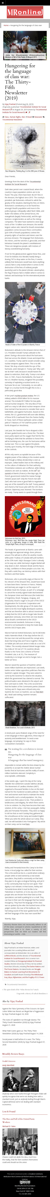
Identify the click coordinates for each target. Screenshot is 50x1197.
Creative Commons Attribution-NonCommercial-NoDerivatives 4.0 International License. (25, 1176)
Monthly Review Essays (13, 1053)
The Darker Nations (34, 966)
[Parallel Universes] (20, 1079)
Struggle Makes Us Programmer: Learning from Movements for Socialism (22, 972)
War (23, 117)
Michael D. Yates (9, 1126)
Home (6, 25)
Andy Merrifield (8, 1065)
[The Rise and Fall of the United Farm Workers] (20, 1141)
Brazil (29, 117)
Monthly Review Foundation (25, 1186)
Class (7, 117)
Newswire (38, 117)
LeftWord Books (10, 956)
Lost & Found (8, 1111)
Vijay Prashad (10, 104)
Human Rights (15, 117)
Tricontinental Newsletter (12, 119)
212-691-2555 (26, 1194)
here (27, 824)
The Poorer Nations (11, 969)
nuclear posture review (24, 395)
